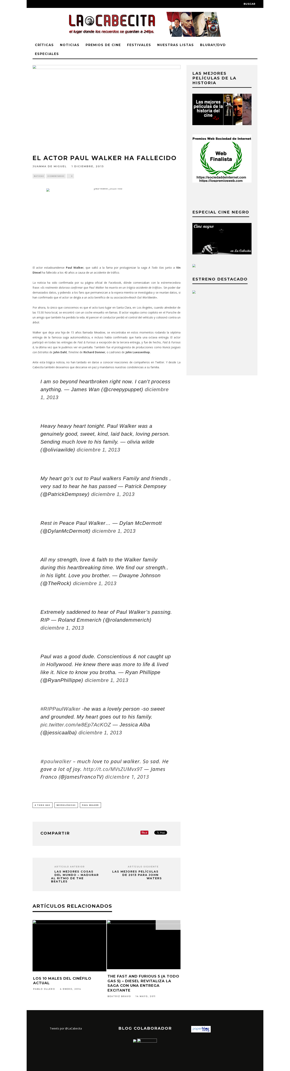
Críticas (44, 45)
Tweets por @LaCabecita (66, 1028)
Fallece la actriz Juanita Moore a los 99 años (63, 967)
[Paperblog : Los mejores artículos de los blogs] (201, 1031)
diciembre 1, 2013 (98, 450)
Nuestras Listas (175, 45)
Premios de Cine (103, 45)
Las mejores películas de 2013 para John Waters (137, 875)
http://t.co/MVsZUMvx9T (112, 769)
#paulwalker (55, 761)
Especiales (47, 54)
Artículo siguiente (143, 866)
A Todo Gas (42, 805)
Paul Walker (90, 805)
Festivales (139, 45)
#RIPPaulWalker (60, 709)
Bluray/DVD (213, 45)
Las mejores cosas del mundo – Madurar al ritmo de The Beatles (75, 876)
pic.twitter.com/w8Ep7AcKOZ (75, 725)
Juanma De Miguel (50, 166)
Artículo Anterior (69, 866)
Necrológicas (66, 805)
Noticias (70, 45)
